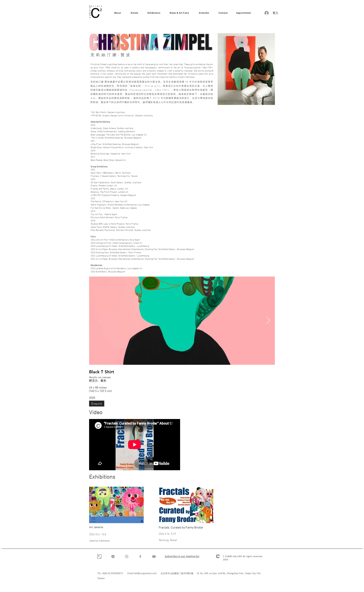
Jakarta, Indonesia (99, 540)
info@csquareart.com (145, 573)
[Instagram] (127, 556)
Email (130, 573)
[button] (182, 556)
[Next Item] (268, 320)
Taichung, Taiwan (168, 540)
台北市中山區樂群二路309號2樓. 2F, (180, 573)
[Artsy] (99, 556)
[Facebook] (140, 556)
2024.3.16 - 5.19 (167, 534)
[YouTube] (154, 556)
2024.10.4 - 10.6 (97, 534)
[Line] (113, 556)
